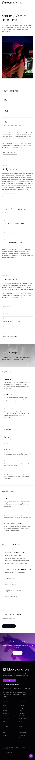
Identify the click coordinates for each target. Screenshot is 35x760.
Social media (22, 732)
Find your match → (10, 152)
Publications (22, 716)
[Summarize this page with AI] (31, 756)
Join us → (6, 262)
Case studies (6, 718)
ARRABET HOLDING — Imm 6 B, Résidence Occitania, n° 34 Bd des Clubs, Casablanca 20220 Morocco (17, 694)
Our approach (23, 708)
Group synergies (23, 718)
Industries (5, 716)
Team (20, 710)
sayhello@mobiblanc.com (12, 684)
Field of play (6, 708)
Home (4, 705)
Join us (4, 732)
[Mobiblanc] (16, 670)
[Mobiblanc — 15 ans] (12, 2)
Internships (5, 735)
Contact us (17, 653)
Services (5, 710)
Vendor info (22, 735)
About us (21, 705)
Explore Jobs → (8, 195)
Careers (5, 730)
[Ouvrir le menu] (32, 2)
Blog (4, 721)
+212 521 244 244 (10, 680)
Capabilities (6, 713)
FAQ (20, 721)
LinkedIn (21, 738)
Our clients (22, 713)
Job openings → (8, 626)
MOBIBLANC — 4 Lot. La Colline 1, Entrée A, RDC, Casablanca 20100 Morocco (17, 689)
